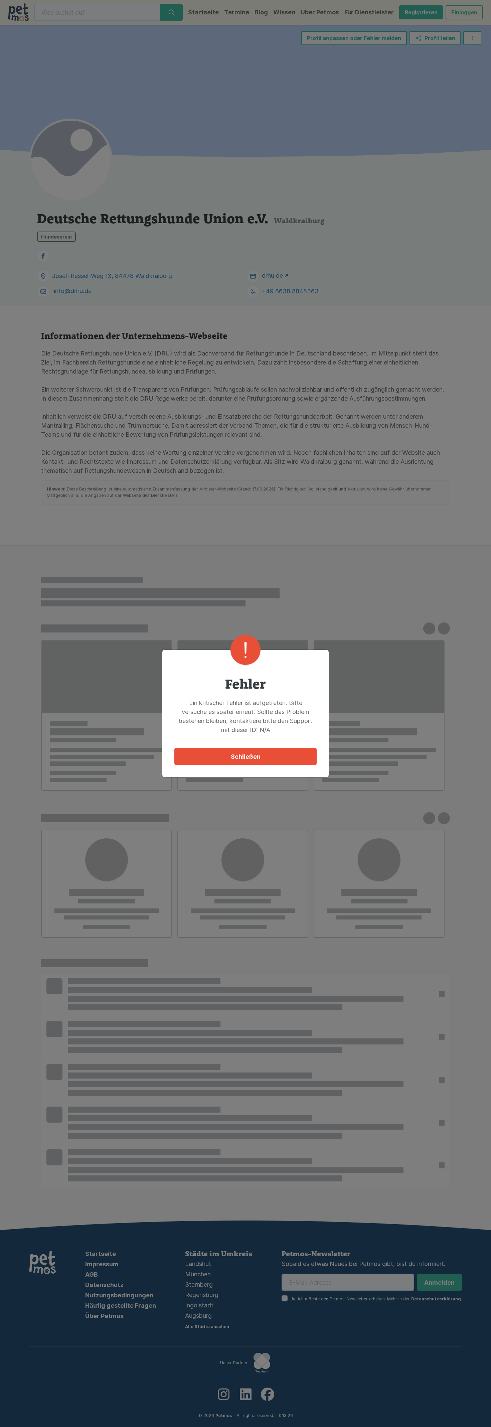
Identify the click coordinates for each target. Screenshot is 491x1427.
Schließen (246, 756)
